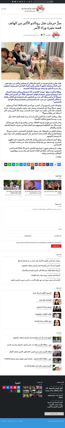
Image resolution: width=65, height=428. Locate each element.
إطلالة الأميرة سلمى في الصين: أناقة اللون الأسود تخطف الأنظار (30, 352)
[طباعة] (32, 168)
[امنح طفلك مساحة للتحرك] (57, 323)
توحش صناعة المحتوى (44, 307)
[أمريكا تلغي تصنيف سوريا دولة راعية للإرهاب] (26, 391)
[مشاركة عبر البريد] (5, 164)
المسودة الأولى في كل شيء (42, 293)
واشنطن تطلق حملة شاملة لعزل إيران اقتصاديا (52, 192)
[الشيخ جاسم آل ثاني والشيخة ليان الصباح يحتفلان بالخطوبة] (12, 185)
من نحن (16, 421)
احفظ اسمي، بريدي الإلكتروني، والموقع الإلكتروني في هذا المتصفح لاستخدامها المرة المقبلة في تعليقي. (38, 242)
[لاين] (9, 164)
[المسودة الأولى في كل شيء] (57, 295)
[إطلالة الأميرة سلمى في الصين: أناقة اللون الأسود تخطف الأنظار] (57, 354)
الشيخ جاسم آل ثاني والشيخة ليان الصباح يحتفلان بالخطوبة (13, 192)
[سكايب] (24, 164)
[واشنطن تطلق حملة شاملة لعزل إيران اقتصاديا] (52, 185)
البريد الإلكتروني (57, 235)
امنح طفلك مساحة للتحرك (42, 321)
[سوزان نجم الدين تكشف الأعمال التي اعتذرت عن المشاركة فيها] (32, 185)
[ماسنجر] (21, 164)
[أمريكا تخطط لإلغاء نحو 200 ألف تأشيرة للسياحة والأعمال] (32, 391)
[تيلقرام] (13, 164)
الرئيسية (58, 18)
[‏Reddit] (40, 164)
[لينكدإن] (51, 164)
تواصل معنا (4, 421)
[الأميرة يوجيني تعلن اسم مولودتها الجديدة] (57, 368)
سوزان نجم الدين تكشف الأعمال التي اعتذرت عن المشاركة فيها (32, 192)
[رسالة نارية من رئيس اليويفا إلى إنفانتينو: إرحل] (39, 395)
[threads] (27, 1)
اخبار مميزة (53, 18)
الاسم (59, 229)
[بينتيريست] (44, 164)
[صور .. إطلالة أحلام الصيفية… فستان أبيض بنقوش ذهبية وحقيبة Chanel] (57, 361)
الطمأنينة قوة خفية (45, 300)
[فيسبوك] (59, 164)
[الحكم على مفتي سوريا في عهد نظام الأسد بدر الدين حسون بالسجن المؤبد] (32, 387)
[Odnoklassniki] (32, 164)
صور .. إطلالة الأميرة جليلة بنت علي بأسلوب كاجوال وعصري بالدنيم (29, 345)
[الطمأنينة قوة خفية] (57, 302)
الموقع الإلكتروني (27, 235)
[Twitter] (29, 1)
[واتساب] (17, 164)
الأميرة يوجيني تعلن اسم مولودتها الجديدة (37, 366)
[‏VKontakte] (36, 164)
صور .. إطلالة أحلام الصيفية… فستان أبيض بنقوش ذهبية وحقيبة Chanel (27, 359)
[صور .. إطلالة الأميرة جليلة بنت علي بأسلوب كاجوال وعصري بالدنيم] (57, 347)
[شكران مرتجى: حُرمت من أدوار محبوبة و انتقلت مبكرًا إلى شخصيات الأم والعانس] (32, 395)
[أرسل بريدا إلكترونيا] (41, 35)
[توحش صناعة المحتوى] (57, 309)
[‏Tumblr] (47, 164)
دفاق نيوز (48, 35)
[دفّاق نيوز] (32, 9)
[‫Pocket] (28, 164)
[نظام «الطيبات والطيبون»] (57, 316)
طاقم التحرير (10, 421)
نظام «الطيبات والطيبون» (43, 314)
